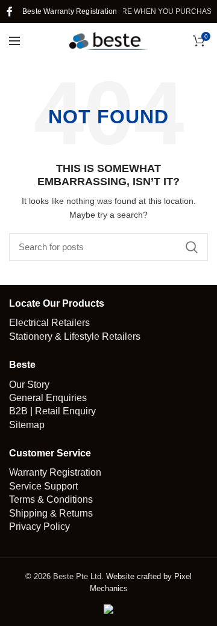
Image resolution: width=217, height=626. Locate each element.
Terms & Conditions (51, 499)
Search (192, 247)
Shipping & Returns (51, 513)
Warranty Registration (55, 472)
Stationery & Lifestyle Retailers (74, 336)
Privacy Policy (39, 526)
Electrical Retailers (49, 323)
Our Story (29, 384)
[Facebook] (9, 11)
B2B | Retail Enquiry (52, 411)
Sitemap (27, 425)
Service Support (43, 486)
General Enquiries (48, 398)
